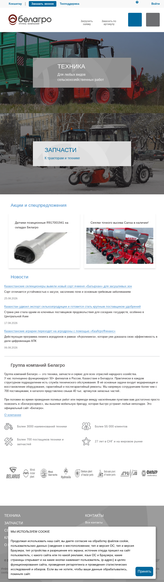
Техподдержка (69, 3)
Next (162, 240)
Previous (2, 240)
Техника (12, 515)
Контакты (94, 515)
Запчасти (13, 523)
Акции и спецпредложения (38, 205)
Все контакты (93, 522)
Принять (144, 571)
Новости (19, 276)
